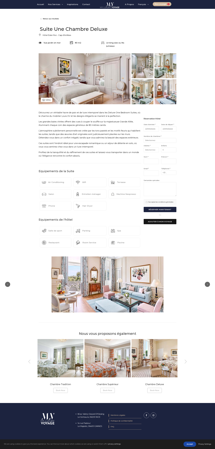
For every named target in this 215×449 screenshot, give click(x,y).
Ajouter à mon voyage (160, 222)
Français (142, 4)
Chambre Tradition (60, 384)
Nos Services (54, 4)
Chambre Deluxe (154, 384)
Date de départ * (167, 124)
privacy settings (114, 444)
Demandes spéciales (151, 180)
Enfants (164, 146)
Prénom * (164, 157)
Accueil (40, 4)
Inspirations (72, 4)
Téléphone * (165, 168)
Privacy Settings (204, 444)
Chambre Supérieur (107, 384)
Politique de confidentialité (122, 421)
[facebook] (146, 415)
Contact (86, 4)
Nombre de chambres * (152, 136)
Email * (146, 168)
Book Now (60, 390)
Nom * (146, 157)
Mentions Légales (118, 415)
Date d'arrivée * (149, 124)
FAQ (112, 427)
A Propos (129, 4)
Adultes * (147, 146)
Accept (190, 444)
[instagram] (153, 415)
